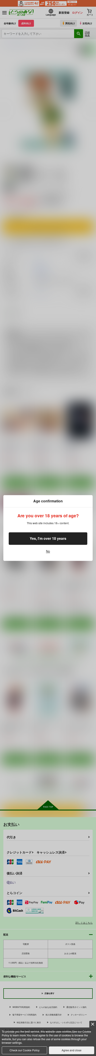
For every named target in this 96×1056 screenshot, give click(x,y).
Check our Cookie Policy (25, 1050)
